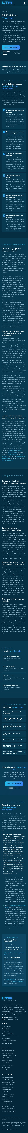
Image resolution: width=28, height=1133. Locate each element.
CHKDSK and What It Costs (8, 1111)
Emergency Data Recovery (8, 1087)
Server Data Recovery (7, 1080)
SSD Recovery (5, 1028)
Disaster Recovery (6, 1089)
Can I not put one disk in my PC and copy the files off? (14, 752)
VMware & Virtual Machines (8, 1082)
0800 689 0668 (12, 53)
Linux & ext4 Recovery (7, 1084)
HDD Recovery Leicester (8, 1094)
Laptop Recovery (6, 1038)
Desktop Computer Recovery (9, 1040)
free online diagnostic (17, 981)
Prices (3, 1129)
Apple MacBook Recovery (8, 1050)
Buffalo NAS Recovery (7, 1096)
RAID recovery (12, 454)
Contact (7, 1129)
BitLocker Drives (6, 1067)
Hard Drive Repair (6, 1092)
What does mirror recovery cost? (14, 733)
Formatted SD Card (6, 1099)
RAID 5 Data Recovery (7, 1077)
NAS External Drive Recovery (9, 1055)
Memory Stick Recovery (8, 1106)
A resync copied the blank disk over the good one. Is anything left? (14, 726)
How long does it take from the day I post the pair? (14, 745)
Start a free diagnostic (11, 47)
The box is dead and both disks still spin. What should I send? (14, 719)
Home (3, 11)
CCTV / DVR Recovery (7, 1058)
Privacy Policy (13, 1129)
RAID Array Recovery (7, 1060)
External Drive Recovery (8, 1053)
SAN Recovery (5, 1062)
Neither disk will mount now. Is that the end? (14, 712)
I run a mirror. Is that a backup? (14, 740)
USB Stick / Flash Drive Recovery (10, 1036)
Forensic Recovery (6, 1070)
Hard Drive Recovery (7, 1026)
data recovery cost (7, 460)
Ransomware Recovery (7, 1065)
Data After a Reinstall (7, 1101)
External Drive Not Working (8, 1108)
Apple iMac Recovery (7, 1043)
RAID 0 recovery (13, 452)
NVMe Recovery (6, 1031)
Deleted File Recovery (7, 1104)
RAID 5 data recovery (15, 450)
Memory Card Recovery (8, 1033)
